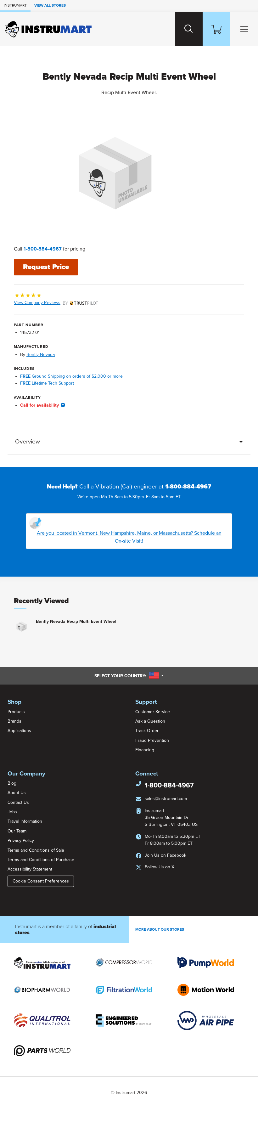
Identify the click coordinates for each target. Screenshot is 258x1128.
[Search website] (189, 29)
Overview (27, 441)
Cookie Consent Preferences (41, 881)
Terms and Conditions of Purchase (41, 859)
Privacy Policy (21, 840)
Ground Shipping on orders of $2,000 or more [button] (71, 376)
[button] (63, 405)
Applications (19, 730)
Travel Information (25, 821)
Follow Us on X (159, 867)
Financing (144, 750)
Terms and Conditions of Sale (36, 850)
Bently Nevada (40, 354)
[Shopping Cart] (216, 29)
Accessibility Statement (30, 869)
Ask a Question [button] (150, 721)
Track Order (147, 730)
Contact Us (18, 802)
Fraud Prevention (152, 740)
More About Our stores (159, 929)
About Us (17, 792)
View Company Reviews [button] (50, 302)
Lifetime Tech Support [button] (47, 383)
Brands (14, 721)
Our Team (17, 831)
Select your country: (129, 676)
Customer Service (152, 711)
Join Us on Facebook (165, 855)
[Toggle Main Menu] (244, 29)
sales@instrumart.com (166, 798)
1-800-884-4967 (43, 249)
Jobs (12, 812)
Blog (12, 783)
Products (16, 711)
